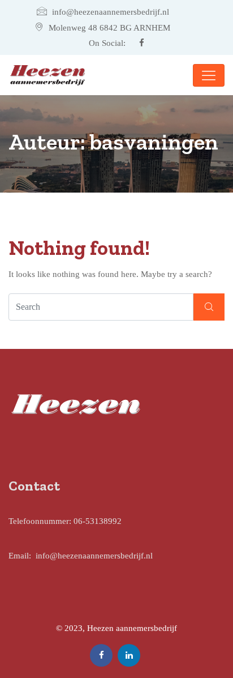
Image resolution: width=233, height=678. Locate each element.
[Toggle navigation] (209, 75)
